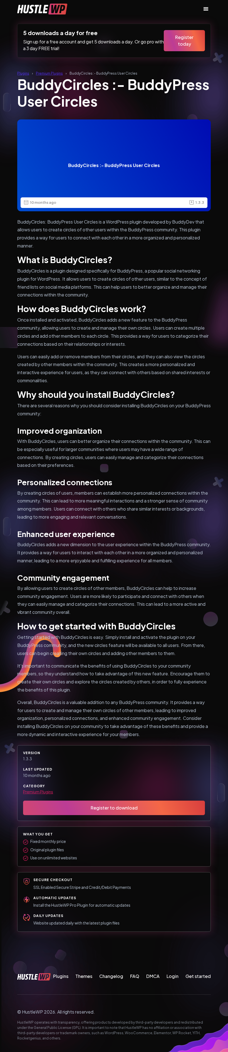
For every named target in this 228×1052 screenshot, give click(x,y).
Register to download (114, 808)
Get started (198, 976)
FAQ (134, 976)
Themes (83, 976)
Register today (184, 40)
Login (173, 976)
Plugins (23, 73)
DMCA (153, 976)
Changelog (111, 976)
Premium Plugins (49, 73)
